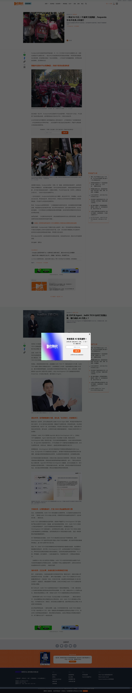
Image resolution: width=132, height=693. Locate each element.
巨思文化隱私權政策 (79, 354)
